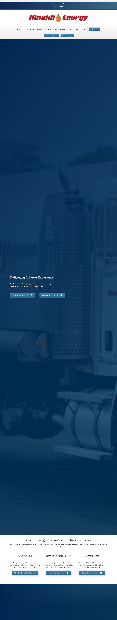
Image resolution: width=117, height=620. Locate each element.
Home (19, 29)
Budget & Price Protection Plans (47, 29)
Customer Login (67, 36)
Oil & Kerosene (29, 29)
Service (62, 29)
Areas (69, 29)
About (83, 29)
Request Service (52, 36)
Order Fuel (95, 29)
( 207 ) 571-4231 (58, 6)
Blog (76, 29)
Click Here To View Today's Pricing (58, 3)
